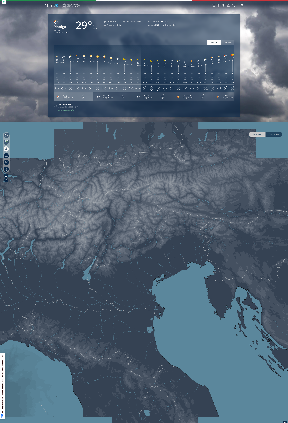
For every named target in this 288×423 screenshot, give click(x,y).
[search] (233, 5)
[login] (218, 5)
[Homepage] (51, 5)
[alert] (228, 5)
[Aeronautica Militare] (71, 5)
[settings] (223, 5)
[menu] (240, 5)
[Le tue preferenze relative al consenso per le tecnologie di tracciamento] (4, 2)
